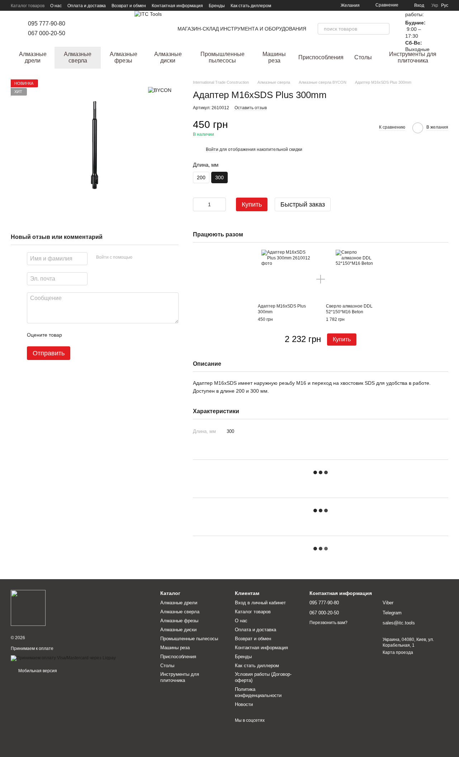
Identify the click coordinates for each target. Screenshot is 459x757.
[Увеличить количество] (221, 204)
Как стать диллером (251, 5)
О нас (56, 5)
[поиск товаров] (383, 28)
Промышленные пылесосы (222, 57)
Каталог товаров (27, 5)
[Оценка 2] (85, 335)
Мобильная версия (37, 670)
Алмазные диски (168, 57)
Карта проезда (398, 652)
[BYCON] (159, 90)
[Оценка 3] (97, 335)
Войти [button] (212, 149)
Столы (363, 57)
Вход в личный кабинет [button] (260, 602)
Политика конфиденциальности (258, 692)
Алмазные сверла (77, 57)
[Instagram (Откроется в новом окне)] (81, 29)
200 (201, 177)
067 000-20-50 (46, 33)
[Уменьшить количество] (198, 204)
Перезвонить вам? (328, 622)
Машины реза (274, 57)
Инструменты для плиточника (412, 57)
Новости (244, 704)
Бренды (217, 5)
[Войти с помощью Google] (151, 257)
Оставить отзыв (251, 107)
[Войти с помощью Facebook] (140, 257)
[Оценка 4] (108, 335)
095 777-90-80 (46, 23)
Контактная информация (177, 5)
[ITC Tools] (28, 607)
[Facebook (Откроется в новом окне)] (90, 29)
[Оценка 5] (120, 335)
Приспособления (321, 57)
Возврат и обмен (129, 5)
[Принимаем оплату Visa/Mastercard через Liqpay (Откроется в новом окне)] (63, 657)
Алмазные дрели (33, 57)
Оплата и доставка (86, 5)
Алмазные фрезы (123, 57)
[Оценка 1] (74, 335)
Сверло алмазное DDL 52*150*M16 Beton (349, 309)
